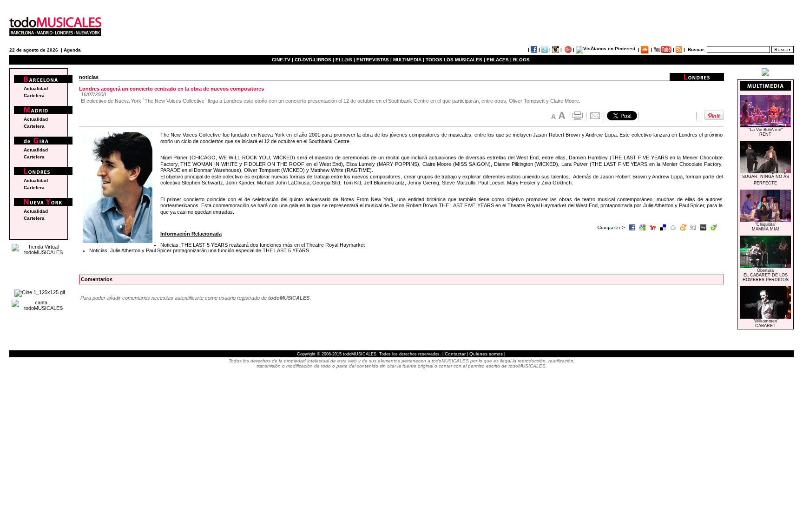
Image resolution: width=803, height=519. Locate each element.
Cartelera (34, 95)
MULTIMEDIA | (408, 59)
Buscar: (696, 49)
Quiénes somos (486, 353)
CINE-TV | (283, 59)
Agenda (72, 50)
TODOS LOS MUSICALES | (455, 59)
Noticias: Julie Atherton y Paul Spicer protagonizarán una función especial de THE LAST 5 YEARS (199, 250)
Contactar (455, 353)
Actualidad (36, 88)
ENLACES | (499, 59)
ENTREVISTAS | (374, 59)
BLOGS (521, 59)
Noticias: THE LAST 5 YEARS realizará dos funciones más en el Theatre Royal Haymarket (262, 245)
